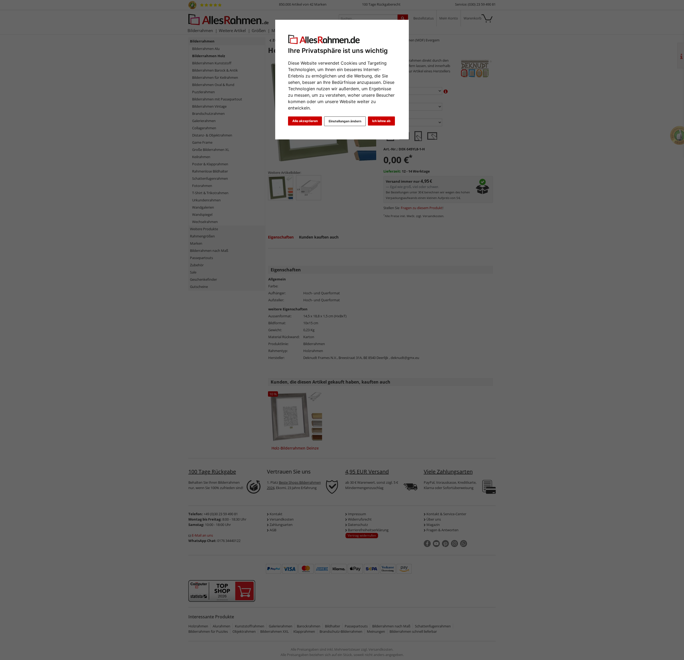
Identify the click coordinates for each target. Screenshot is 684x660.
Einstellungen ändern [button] (345, 121)
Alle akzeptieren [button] (305, 121)
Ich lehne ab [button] (381, 121)
